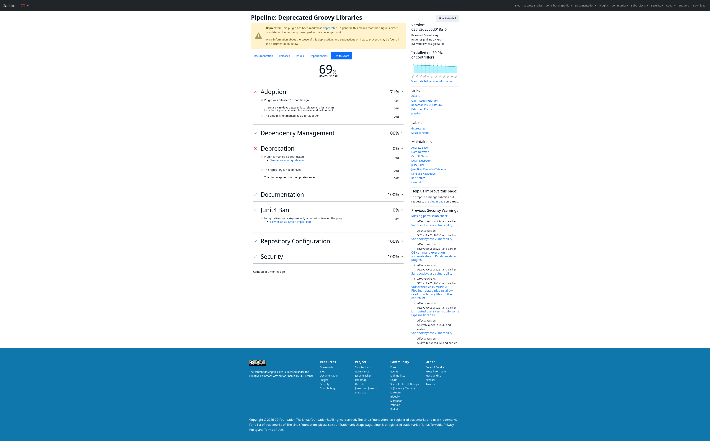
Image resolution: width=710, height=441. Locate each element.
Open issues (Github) (424, 100)
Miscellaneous (420, 132)
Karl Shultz (418, 178)
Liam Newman (420, 152)
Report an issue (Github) (426, 105)
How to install (447, 18)
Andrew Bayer (420, 147)
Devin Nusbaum (421, 160)
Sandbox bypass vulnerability (431, 225)
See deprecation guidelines (287, 160)
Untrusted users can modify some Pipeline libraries (435, 313)
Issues (300, 56)
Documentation (263, 56)
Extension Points (421, 109)
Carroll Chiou (419, 156)
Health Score (341, 56)
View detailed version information (432, 81)
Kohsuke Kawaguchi (423, 173)
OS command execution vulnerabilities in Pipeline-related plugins (434, 256)
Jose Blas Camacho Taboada (428, 169)
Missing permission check (429, 216)
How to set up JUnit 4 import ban (290, 221)
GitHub (415, 96)
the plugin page (435, 201)
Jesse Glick (417, 165)
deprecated (330, 28)
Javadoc (416, 113)
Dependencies (319, 56)
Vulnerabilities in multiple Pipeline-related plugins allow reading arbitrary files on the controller (432, 292)
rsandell (416, 182)
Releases (284, 56)
